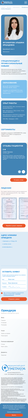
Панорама (4, 324)
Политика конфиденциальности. (14, 372)
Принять (14, 415)
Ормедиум (8, 310)
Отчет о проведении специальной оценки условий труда (12, 390)
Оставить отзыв (18, 180)
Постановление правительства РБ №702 (9, 392)
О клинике (3, 322)
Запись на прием (5, 333)
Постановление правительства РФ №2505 (10, 393)
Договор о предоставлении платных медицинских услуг (12, 394)
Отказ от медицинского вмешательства (9, 398)
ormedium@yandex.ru (7, 247)
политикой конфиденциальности (12, 294)
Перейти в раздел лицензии (14, 225)
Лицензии (3, 355)
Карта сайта (4, 346)
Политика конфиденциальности (7, 391)
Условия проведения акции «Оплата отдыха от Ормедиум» (13, 401)
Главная (3, 320)
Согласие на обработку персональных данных (10, 395)
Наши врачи (4, 335)
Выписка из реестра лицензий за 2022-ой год (10, 389)
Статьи (3, 344)
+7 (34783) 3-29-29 (6, 244)
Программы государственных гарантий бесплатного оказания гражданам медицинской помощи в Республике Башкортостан (13, 400)
